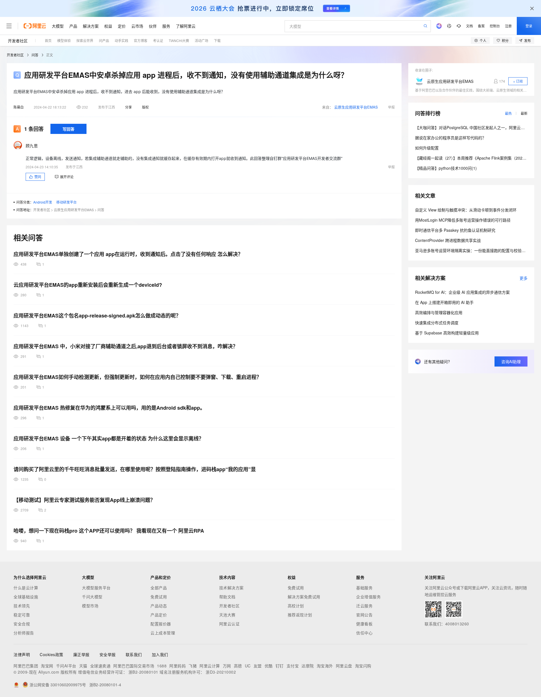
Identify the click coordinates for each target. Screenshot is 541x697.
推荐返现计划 (300, 614)
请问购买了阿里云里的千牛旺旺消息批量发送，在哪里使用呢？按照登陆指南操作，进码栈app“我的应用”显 (135, 469)
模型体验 (64, 40)
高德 (238, 666)
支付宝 (293, 666)
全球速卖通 (100, 666)
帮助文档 (227, 596)
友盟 (258, 666)
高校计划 (296, 605)
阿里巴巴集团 (26, 666)
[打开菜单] (9, 26)
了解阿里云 (186, 26)
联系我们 (134, 654)
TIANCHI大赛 (179, 40)
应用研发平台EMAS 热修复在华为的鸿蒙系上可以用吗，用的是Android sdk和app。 (109, 407)
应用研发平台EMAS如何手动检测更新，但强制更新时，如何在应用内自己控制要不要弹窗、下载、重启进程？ (137, 377)
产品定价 (158, 614)
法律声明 (22, 654)
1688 (162, 666)
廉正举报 (81, 654)
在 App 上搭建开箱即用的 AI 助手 (444, 302)
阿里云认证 (229, 624)
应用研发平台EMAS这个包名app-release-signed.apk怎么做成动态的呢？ (97, 315)
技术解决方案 (231, 587)
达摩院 (307, 666)
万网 (227, 666)
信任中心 (364, 633)
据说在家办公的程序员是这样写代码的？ (450, 137)
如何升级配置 (427, 148)
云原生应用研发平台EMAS (356, 107)
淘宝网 (47, 666)
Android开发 (42, 202)
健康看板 (364, 624)
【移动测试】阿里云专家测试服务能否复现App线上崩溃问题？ (84, 500)
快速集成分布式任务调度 (436, 322)
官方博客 (140, 40)
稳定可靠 (22, 614)
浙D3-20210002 (221, 672)
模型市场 (90, 605)
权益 (108, 26)
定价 (122, 26)
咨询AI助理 (511, 361)
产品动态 (158, 605)
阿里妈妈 (177, 666)
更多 (523, 278)
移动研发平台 (66, 202)
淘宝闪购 (363, 666)
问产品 (104, 40)
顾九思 (32, 145)
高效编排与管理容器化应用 (438, 312)
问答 (35, 54)
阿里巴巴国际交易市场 (133, 666)
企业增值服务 (368, 596)
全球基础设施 (26, 596)
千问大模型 (92, 596)
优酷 (269, 666)
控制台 (495, 25)
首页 (48, 40)
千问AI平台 (66, 666)
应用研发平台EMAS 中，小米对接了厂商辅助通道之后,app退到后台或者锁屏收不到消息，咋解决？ (126, 346)
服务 (166, 26)
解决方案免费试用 (304, 596)
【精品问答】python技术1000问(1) (446, 168)
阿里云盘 (344, 666)
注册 (508, 25)
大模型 (58, 26)
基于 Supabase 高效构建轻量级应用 (447, 333)
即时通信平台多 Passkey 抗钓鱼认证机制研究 (455, 230)
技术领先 (22, 605)
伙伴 (153, 26)
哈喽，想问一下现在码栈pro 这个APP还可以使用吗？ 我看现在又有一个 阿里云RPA (109, 530)
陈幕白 (19, 107)
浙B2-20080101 (143, 672)
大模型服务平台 (96, 587)
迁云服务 (364, 605)
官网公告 (364, 614)
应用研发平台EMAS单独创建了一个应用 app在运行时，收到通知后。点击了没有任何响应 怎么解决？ (128, 254)
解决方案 (91, 26)
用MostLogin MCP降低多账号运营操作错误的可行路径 (463, 220)
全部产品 (158, 587)
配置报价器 (160, 624)
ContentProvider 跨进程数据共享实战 (448, 240)
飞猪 (193, 666)
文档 (469, 25)
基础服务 (364, 587)
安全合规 (22, 624)
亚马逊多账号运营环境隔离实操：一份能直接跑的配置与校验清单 (472, 250)
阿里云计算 (209, 666)
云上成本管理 (162, 633)
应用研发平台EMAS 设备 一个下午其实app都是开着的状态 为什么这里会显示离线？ (109, 438)
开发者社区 (18, 40)
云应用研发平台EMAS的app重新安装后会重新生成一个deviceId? (88, 284)
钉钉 (280, 666)
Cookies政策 (51, 654)
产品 (73, 26)
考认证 (158, 40)
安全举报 (107, 654)
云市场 (137, 26)
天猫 (83, 666)
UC (248, 666)
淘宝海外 (325, 666)
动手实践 (121, 40)
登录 (529, 25)
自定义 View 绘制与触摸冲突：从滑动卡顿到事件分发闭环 (465, 210)
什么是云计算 (26, 587)
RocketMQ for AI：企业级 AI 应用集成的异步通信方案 (462, 292)
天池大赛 (227, 614)
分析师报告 (24, 633)
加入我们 (160, 654)
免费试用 (158, 596)
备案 (481, 25)
